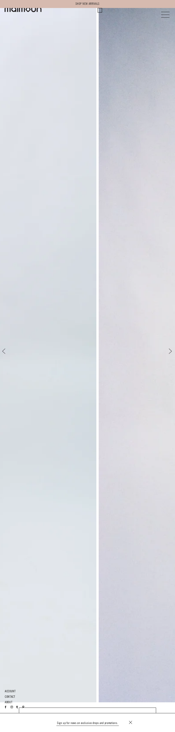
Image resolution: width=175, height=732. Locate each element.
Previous (7, 351)
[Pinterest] (23, 707)
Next (167, 351)
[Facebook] (6, 707)
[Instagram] (11, 707)
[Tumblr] (17, 707)
